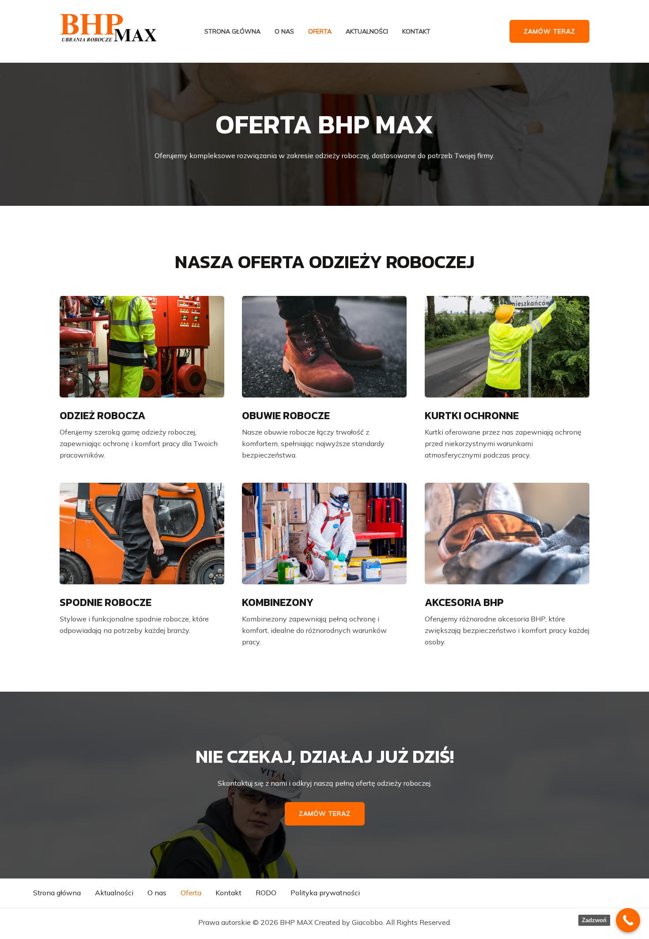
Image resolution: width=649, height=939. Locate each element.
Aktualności (367, 31)
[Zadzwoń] (628, 920)
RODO (266, 892)
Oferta (320, 31)
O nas (284, 31)
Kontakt (416, 31)
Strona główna (232, 31)
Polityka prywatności (325, 892)
